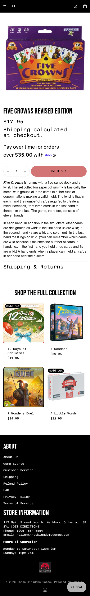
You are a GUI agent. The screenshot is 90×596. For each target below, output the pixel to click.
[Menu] (5, 6)
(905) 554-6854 (30, 530)
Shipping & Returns (33, 267)
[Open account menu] (75, 6)
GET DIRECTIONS (26, 526)
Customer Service (18, 470)
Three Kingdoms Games (34, 582)
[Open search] (13, 6)
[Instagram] (45, 589)
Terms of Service (18, 503)
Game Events (13, 463)
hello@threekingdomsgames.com (43, 534)
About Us (10, 457)
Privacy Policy (16, 496)
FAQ (6, 490)
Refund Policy (15, 483)
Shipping (10, 477)
